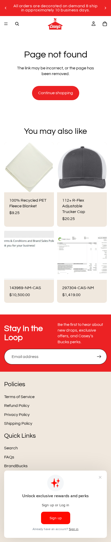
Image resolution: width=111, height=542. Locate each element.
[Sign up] (99, 356)
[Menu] (6, 24)
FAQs (9, 457)
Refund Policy (16, 406)
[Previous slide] (5, 8)
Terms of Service (19, 397)
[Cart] (104, 24)
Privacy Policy (17, 415)
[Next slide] (105, 8)
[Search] (17, 24)
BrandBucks (16, 466)
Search (11, 448)
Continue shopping (55, 93)
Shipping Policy (18, 423)
